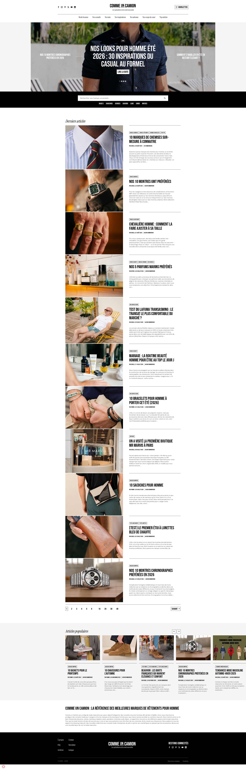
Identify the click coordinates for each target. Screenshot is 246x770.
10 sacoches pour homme (146, 485)
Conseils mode (178, 49)
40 (117, 608)
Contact (71, 739)
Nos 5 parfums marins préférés (150, 266)
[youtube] (71, 7)
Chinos (138, 103)
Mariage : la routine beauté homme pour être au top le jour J (151, 358)
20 (105, 608)
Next (179, 631)
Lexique (71, 750)
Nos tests (108, 17)
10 (99, 608)
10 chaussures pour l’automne (115, 672)
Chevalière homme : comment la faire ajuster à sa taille (150, 226)
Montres (144, 103)
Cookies (185, 761)
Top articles (163, 17)
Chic (172, 49)
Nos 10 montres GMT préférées (150, 181)
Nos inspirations (120, 17)
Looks (123, 41)
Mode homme (83, 17)
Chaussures (109, 103)
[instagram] (62, 7)
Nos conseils (96, 17)
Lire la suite (68, 63)
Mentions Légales (174, 761)
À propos (61, 739)
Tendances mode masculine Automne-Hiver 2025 (229, 672)
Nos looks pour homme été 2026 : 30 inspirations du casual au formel (123, 56)
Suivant (175, 608)
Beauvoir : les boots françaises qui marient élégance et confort (153, 674)
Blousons (125, 103)
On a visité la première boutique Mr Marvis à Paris (151, 443)
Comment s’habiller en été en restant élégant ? (191, 56)
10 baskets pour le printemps (77, 672)
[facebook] (58, 7)
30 (111, 608)
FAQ (59, 745)
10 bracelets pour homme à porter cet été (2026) (148, 400)
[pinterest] (65, 7)
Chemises (117, 103)
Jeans (132, 103)
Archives (60, 750)
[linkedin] (75, 7)
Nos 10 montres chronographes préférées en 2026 (55, 56)
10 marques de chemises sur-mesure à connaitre (148, 139)
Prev (174, 631)
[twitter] (68, 7)
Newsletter (182, 7)
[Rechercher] (165, 98)
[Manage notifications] (3, 766)
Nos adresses (134, 17)
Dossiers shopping (71, 49)
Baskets (101, 103)
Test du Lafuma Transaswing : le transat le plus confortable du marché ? (151, 314)
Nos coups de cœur (149, 17)
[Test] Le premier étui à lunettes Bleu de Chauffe (151, 530)
